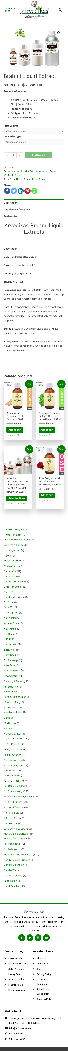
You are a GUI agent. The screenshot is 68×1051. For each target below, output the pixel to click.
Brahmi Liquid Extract (20, 179)
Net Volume (11, 125)
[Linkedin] (21, 191)
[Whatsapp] (34, 191)
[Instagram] (38, 937)
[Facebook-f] (21, 937)
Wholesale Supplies (13, 175)
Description (10, 202)
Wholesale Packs (47, 171)
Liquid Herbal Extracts (27, 171)
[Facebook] (7, 191)
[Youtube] (46, 937)
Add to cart (38, 155)
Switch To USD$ (9, 9)
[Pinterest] (27, 191)
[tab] (34, 202)
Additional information (17, 209)
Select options (16, 498)
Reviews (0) (11, 216)
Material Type (13, 136)
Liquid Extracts (39, 179)
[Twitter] (14, 191)
